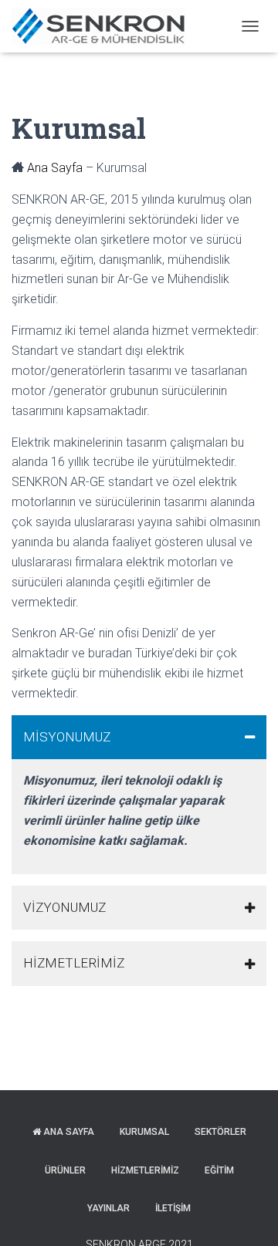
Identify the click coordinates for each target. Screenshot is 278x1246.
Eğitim (219, 1170)
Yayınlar (108, 1208)
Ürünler (65, 1170)
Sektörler (220, 1131)
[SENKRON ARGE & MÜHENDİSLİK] (105, 26)
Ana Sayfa (55, 167)
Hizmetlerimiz (145, 1170)
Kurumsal (144, 1131)
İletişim (173, 1208)
